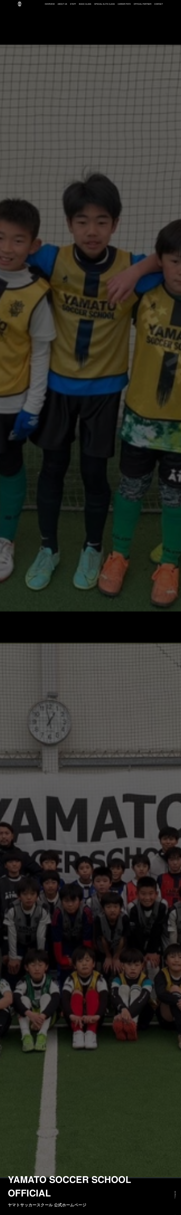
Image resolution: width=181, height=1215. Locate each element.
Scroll (175, 1195)
